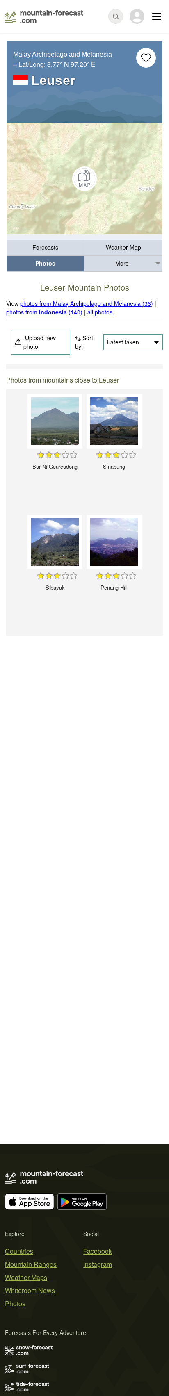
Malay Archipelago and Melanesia (62, 54)
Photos (45, 263)
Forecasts (45, 247)
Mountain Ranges (31, 1264)
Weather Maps (26, 1277)
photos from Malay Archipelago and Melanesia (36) (86, 303)
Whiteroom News (30, 1290)
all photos (99, 312)
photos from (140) (44, 312)
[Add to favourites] (146, 58)
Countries (19, 1251)
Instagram (97, 1264)
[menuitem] (45, 248)
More (122, 263)
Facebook (97, 1251)
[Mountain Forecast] (44, 16)
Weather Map (123, 247)
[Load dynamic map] (84, 178)
